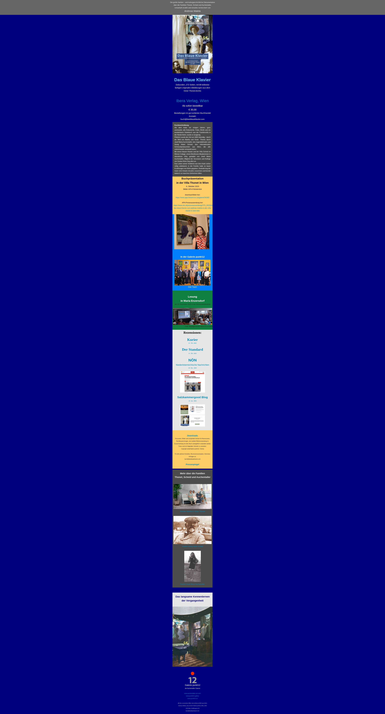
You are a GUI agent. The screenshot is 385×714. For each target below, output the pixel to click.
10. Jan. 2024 (193, 401)
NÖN (192, 360)
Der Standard (192, 349)
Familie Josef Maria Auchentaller (192, 584)
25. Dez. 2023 (192, 368)
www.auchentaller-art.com (192, 693)
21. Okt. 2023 (193, 343)
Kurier (192, 340)
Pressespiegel (192, 464)
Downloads (192, 436)
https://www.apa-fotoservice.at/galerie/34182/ (192, 197)
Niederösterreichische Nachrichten (192, 365)
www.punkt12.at (192, 698)
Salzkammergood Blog (192, 397)
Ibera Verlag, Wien (192, 101)
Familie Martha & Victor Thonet (192, 511)
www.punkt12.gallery (192, 696)
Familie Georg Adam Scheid (192, 546)
